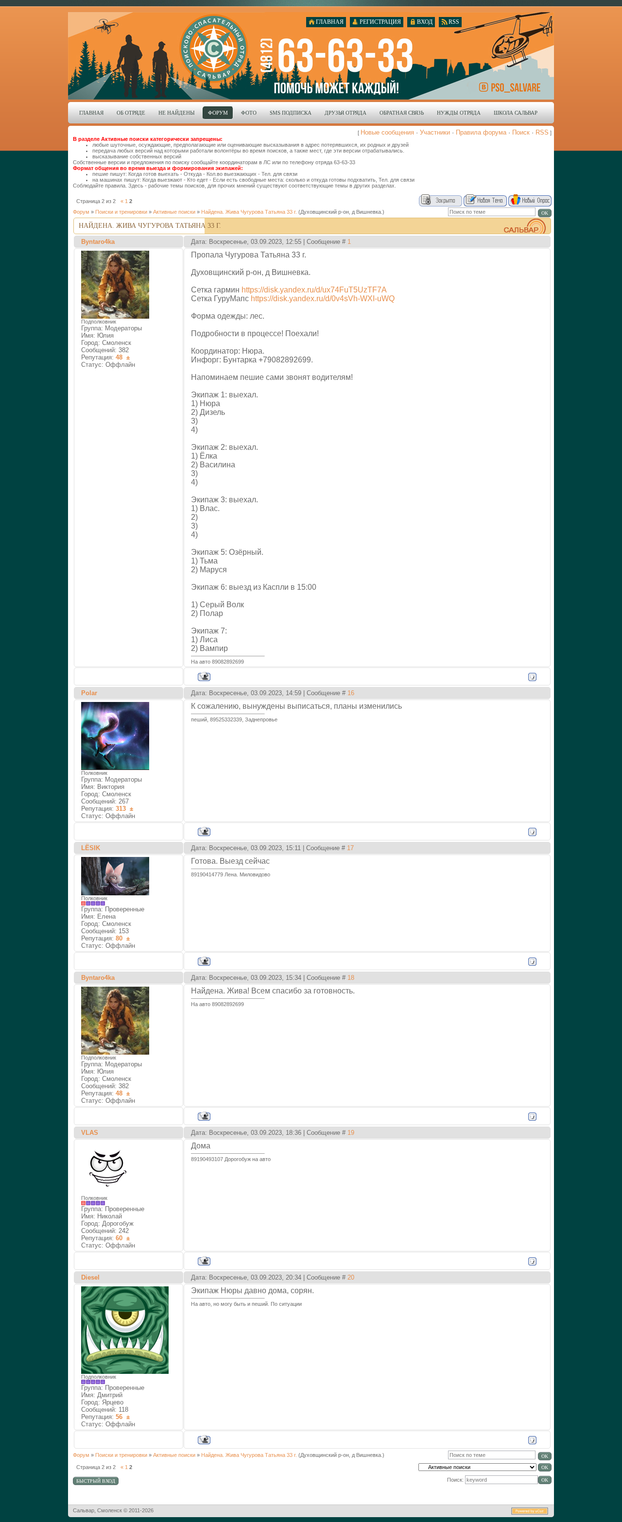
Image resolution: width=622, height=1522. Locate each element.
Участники (435, 132)
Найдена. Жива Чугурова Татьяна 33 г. (249, 212)
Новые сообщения (387, 132)
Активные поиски (174, 212)
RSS (542, 132)
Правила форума (481, 132)
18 (350, 977)
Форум (81, 212)
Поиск (521, 132)
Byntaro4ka (98, 241)
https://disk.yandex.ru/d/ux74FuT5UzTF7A (314, 290)
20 (350, 1277)
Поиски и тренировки (121, 212)
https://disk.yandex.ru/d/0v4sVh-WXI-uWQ (323, 298)
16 (350, 693)
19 (350, 1132)
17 (350, 848)
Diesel (90, 1277)
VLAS (89, 1132)
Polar (89, 693)
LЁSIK (90, 848)
